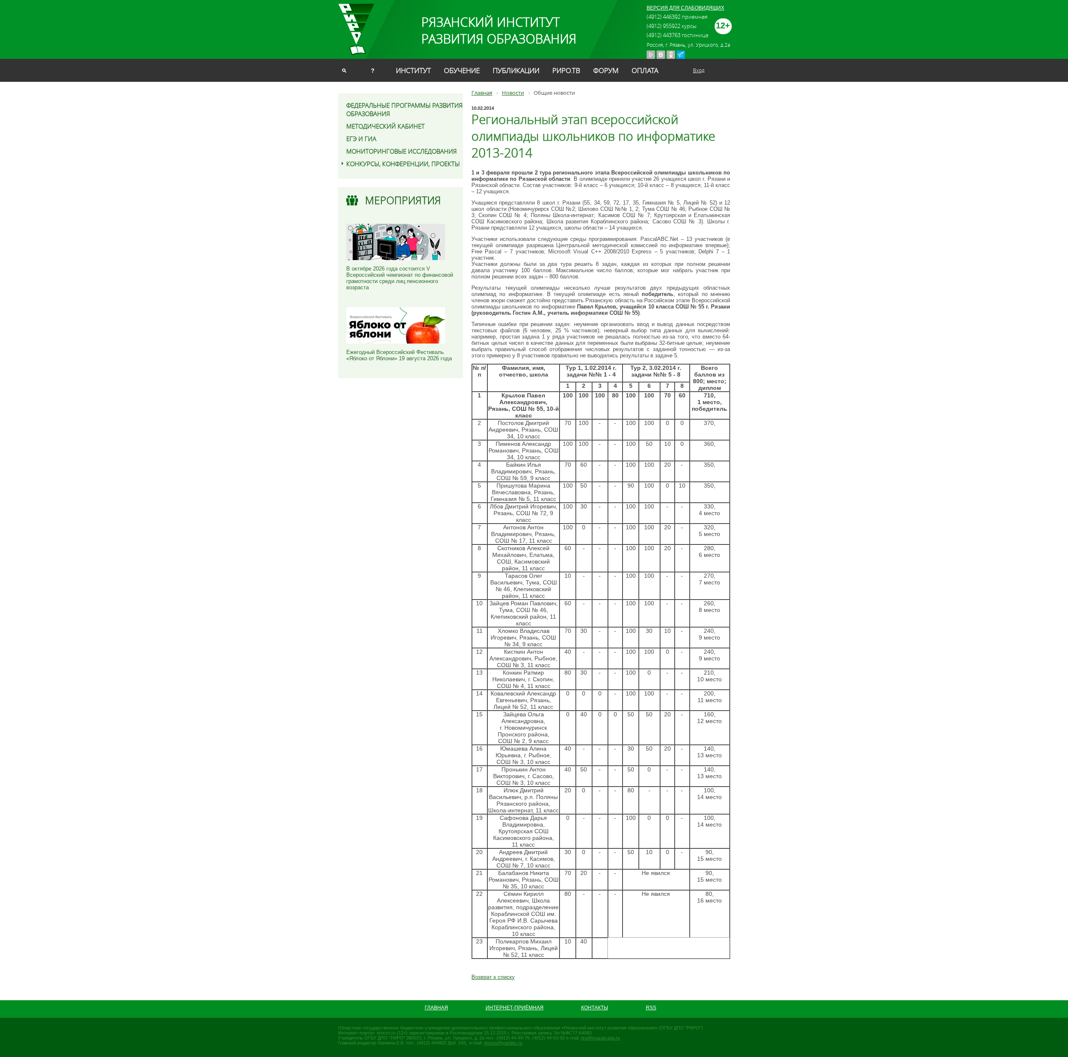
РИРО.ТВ (566, 70)
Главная (436, 1008)
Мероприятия (403, 200)
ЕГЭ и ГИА (361, 138)
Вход (699, 70)
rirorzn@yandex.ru (503, 1042)
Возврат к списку (493, 977)
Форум (606, 70)
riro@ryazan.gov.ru (600, 1037)
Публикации (516, 70)
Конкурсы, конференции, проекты (403, 163)
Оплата (645, 70)
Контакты (594, 1008)
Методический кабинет (385, 126)
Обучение (462, 70)
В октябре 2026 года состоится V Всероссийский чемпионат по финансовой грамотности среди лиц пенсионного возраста (399, 278)
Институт (413, 70)
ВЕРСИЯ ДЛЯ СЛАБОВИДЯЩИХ (685, 8)
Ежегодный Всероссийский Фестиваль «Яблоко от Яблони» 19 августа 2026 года (399, 355)
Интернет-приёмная (515, 1008)
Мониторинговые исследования (401, 151)
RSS (651, 1008)
